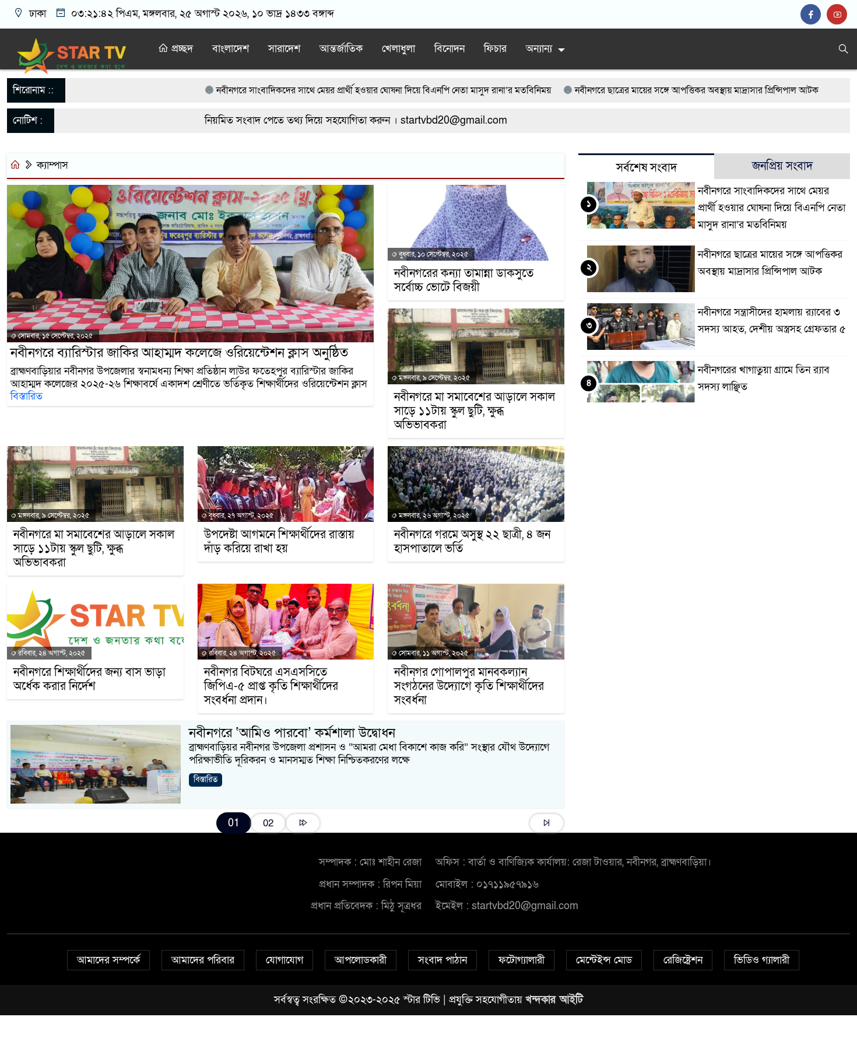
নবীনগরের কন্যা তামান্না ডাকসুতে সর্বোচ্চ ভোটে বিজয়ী (463, 280)
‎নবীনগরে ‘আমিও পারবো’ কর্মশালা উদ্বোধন (292, 733)
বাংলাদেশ (230, 48)
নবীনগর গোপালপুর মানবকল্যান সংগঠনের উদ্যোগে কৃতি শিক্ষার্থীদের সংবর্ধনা (469, 686)
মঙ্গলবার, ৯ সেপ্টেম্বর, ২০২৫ (433, 378)
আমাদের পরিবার (202, 960)
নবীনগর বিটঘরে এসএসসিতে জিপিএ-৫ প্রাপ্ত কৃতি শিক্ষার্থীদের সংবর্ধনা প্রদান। (271, 686)
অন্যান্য (539, 48)
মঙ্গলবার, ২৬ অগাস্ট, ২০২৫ (433, 515)
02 (268, 823)
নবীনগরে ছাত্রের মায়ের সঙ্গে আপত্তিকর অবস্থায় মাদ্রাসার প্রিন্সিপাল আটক (628, 90)
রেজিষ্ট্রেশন (683, 960)
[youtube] (838, 15)
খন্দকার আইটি (554, 1000)
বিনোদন (449, 48)
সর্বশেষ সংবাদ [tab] (646, 168)
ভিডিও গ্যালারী (761, 960)
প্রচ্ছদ (180, 48)
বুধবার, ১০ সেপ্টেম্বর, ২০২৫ (432, 254)
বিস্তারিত (26, 396)
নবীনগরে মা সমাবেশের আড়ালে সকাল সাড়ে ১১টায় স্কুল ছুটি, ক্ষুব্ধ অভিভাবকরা (474, 411)
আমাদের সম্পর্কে (108, 960)
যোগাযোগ (284, 960)
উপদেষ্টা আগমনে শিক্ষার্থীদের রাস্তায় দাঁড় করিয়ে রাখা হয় (279, 542)
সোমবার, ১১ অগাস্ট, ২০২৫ (432, 653)
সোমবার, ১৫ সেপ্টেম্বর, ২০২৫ (54, 336)
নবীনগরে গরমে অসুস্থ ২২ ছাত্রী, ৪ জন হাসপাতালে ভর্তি (472, 542)
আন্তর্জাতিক (341, 48)
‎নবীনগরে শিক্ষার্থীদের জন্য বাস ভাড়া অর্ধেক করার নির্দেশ (89, 679)
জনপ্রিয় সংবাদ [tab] (782, 166)
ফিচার (495, 48)
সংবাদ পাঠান (442, 960)
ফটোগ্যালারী (521, 960)
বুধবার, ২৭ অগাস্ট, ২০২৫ (240, 515)
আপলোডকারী (361, 960)
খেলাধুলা (398, 48)
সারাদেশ (284, 48)
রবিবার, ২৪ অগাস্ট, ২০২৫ (50, 653)
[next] (302, 823)
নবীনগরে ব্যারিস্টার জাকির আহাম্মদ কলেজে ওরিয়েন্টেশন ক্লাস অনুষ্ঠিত (179, 353)
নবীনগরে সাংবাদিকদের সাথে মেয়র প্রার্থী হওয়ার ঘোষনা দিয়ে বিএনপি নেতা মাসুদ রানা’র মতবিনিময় (316, 90)
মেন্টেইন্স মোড (604, 960)
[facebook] (813, 15)
